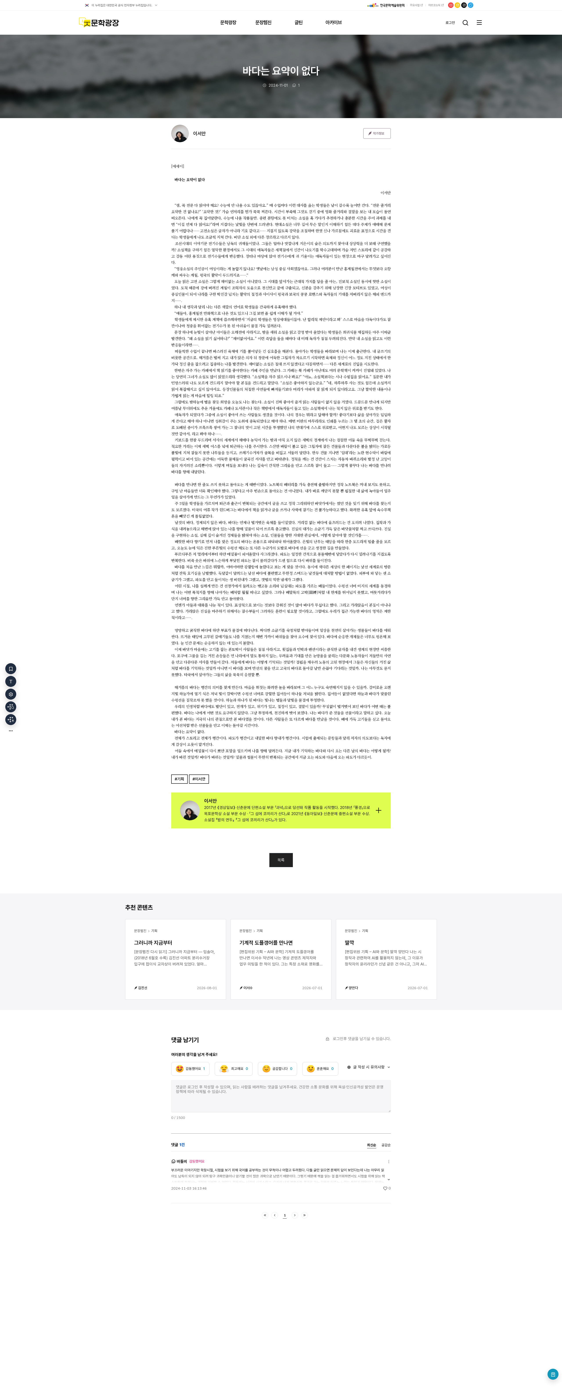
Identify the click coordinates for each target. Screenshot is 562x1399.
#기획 (179, 779)
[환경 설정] (10, 694)
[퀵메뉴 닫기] (10, 730)
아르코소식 (434, 5)
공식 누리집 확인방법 (156, 5)
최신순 (371, 1145)
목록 (281, 860)
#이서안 (199, 779)
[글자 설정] (10, 681)
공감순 (386, 1145)
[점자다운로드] (10, 719)
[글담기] (10, 668)
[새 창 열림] (10, 706)
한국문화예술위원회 (385, 5)
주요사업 (415, 5)
